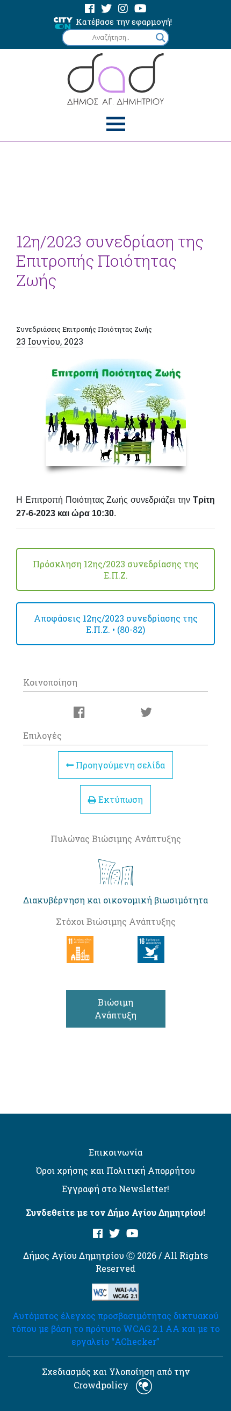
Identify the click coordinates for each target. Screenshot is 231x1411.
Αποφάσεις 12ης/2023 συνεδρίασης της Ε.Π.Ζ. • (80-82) (116, 623)
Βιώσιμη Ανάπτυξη (115, 1008)
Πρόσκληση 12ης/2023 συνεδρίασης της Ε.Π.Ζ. (116, 569)
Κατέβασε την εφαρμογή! (124, 21)
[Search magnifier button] (160, 37)
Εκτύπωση (119, 799)
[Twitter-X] (106, 9)
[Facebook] (90, 9)
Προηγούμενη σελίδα (119, 765)
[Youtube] (140, 9)
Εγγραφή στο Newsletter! (115, 1188)
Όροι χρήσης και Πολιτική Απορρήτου (115, 1170)
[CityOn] (63, 22)
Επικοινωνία (115, 1152)
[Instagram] (123, 9)
